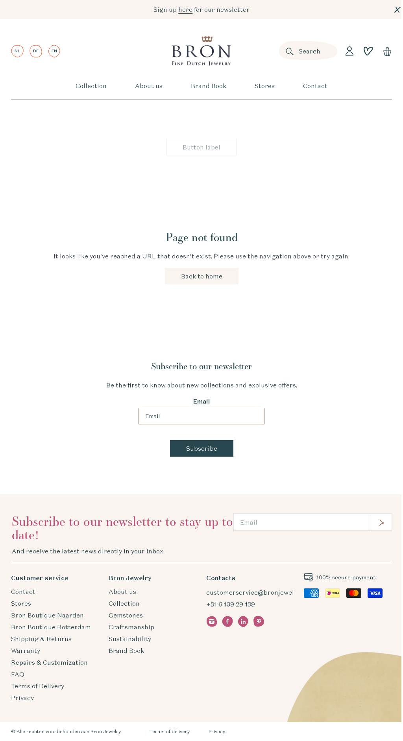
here (185, 9)
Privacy (22, 698)
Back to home (201, 276)
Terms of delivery (169, 731)
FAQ (17, 674)
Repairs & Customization (49, 662)
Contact (315, 86)
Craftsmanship (131, 627)
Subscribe (201, 448)
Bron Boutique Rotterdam (51, 627)
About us (149, 86)
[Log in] (349, 51)
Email (201, 401)
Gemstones (126, 615)
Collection (91, 86)
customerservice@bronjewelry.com (260, 592)
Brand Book (208, 86)
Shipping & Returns (41, 639)
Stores (265, 86)
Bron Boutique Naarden (47, 615)
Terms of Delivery (37, 686)
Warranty (25, 650)
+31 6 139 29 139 (230, 604)
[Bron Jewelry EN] (201, 51)
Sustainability (130, 639)
